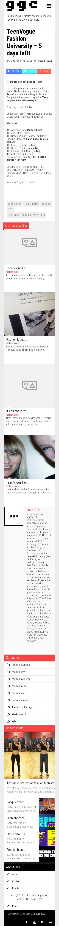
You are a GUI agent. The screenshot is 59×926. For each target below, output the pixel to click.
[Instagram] (43, 922)
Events (15, 888)
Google (46, 71)
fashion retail (18, 693)
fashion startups (20, 700)
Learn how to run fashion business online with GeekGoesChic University (17, 834)
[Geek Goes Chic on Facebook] (27, 922)
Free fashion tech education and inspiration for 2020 (17, 850)
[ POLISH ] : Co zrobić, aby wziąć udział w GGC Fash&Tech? (31, 897)
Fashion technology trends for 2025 (17, 818)
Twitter (31, 71)
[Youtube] (35, 922)
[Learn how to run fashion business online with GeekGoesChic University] (47, 838)
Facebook (15, 71)
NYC (10, 209)
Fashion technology (22, 707)
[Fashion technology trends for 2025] (47, 822)
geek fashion (14, 203)
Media (15, 906)
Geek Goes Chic (20, 714)
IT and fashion (31, 203)
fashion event (31, 15)
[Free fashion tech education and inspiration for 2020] (47, 854)
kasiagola (46, 203)
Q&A (14, 721)
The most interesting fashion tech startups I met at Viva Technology (31, 783)
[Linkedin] (51, 922)
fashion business (21, 664)
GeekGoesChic (14, 15)
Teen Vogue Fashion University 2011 (26, 214)
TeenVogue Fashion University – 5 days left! (24, 42)
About (15, 874)
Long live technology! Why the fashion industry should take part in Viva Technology (17, 802)
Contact (16, 881)
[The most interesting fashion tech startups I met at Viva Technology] (29, 755)
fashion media (19, 686)
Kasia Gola (45, 60)
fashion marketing (21, 678)
